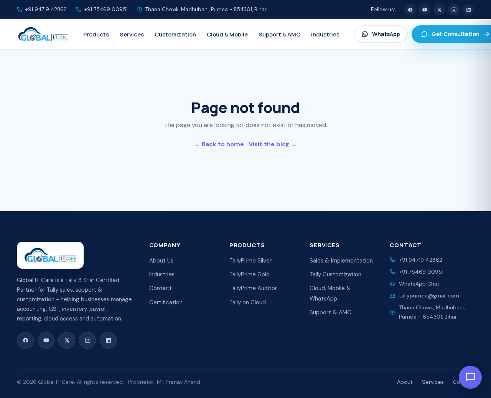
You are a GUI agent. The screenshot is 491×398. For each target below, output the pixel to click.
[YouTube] (424, 9)
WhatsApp (386, 34)
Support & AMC (330, 312)
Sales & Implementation (341, 260)
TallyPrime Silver (250, 260)
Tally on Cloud (247, 302)
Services (433, 381)
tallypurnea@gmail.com (429, 295)
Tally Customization (335, 274)
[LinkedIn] (468, 9)
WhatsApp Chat (419, 283)
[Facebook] (410, 9)
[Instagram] (454, 9)
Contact (160, 288)
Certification (166, 302)
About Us (161, 260)
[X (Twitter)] (439, 9)
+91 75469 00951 (106, 9)
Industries (162, 274)
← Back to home (219, 144)
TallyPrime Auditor (253, 288)
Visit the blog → (273, 144)
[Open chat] (470, 377)
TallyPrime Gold (249, 274)
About (405, 381)
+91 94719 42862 (46, 9)
